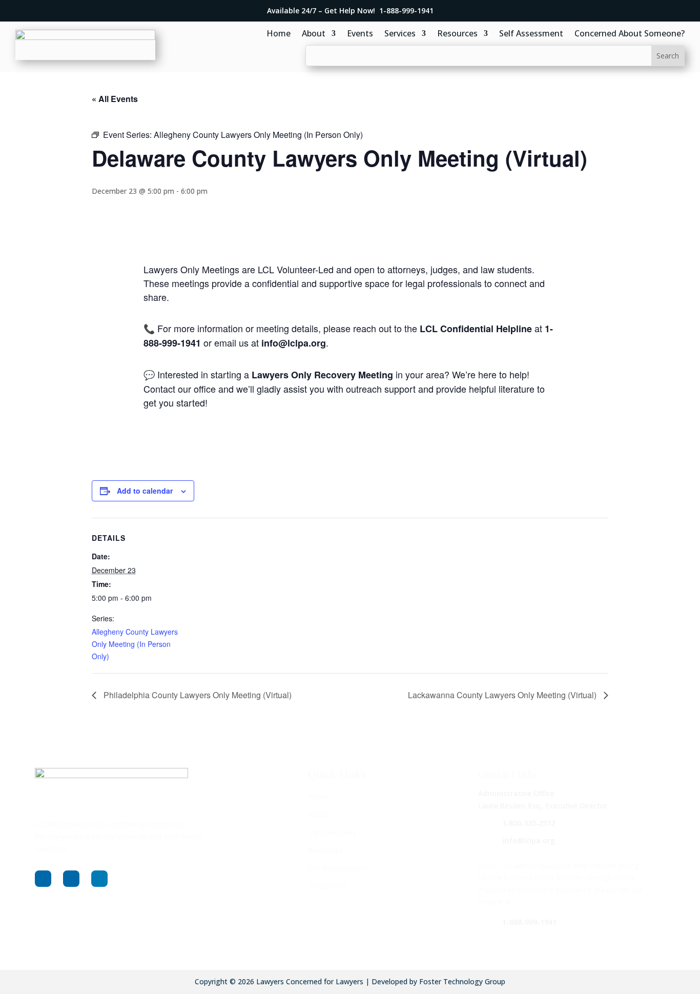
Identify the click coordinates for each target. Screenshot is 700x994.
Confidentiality (332, 832)
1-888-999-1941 (529, 922)
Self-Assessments (337, 868)
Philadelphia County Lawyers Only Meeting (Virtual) (196, 695)
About (313, 34)
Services (400, 34)
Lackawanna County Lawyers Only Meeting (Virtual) (503, 695)
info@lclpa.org (528, 840)
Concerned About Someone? (629, 34)
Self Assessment (531, 34)
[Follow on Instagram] (71, 878)
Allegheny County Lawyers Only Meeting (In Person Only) (135, 643)
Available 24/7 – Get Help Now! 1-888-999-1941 (350, 10)
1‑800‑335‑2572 (528, 823)
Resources (457, 34)
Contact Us (327, 886)
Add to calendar (145, 490)
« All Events (115, 99)
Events (360, 34)
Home (278, 34)
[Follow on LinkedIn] (99, 878)
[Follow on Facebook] (43, 878)
